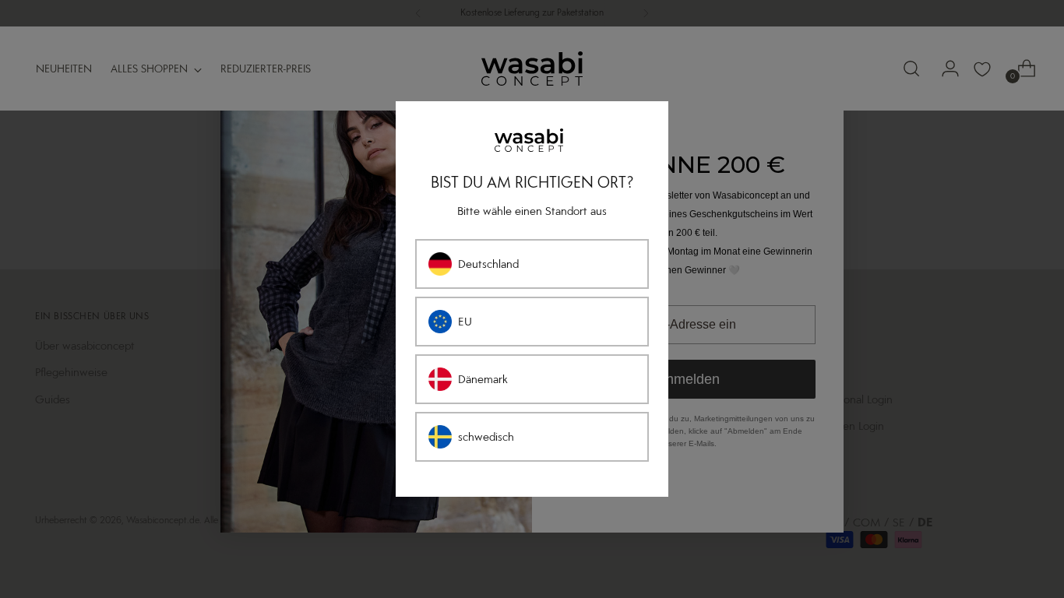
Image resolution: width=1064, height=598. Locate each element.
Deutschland (488, 264)
